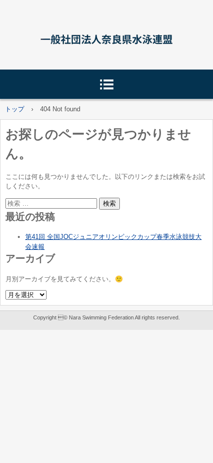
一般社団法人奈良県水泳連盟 (106, 38)
